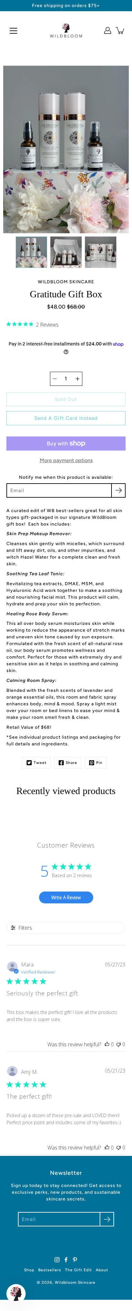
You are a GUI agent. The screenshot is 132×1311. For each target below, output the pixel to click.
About (102, 1270)
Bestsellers (49, 1270)
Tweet (40, 762)
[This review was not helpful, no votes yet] (118, 1044)
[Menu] (13, 30)
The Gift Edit (78, 1270)
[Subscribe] (118, 490)
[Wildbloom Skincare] (66, 30)
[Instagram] (57, 1259)
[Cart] (120, 30)
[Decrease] (55, 379)
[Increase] (77, 379)
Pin (99, 762)
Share (71, 762)
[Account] (108, 30)
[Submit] (107, 1219)
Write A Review (66, 897)
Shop (29, 1270)
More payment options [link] (66, 460)
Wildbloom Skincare (75, 1282)
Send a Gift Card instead (66, 418)
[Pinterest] (75, 1259)
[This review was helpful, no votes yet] (107, 1044)
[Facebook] (66, 1259)
